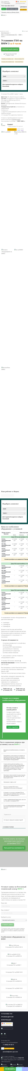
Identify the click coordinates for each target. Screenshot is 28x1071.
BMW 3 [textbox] (5, 80)
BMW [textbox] (4, 76)
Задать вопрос (12, 129)
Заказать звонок (9, 1042)
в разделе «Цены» (16, 119)
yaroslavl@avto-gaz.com (10, 1046)
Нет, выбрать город (12, 9)
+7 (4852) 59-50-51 (21, 7)
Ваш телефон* (5, 904)
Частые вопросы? (19, 61)
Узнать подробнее (12, 727)
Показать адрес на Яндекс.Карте (10, 12)
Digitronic (21, 534)
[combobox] (14, 76)
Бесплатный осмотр (10, 49)
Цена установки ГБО (19, 58)
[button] (4, 717)
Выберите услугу (6, 911)
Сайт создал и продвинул (12, 1051)
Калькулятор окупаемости (14, 842)
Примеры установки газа (7, 58)
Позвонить (10, 1069)
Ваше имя (4, 897)
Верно (3, 9)
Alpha (14, 534)
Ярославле (7, 3)
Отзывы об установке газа (7, 61)
